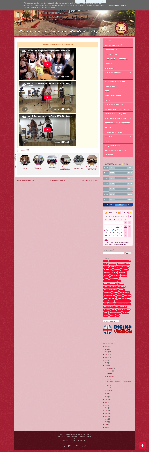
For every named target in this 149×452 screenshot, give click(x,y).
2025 (106, 349)
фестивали (126, 312)
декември (110, 368)
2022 (106, 357)
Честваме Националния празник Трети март (78, 167)
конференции (107, 292)
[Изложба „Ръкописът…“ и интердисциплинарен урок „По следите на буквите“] (92, 165)
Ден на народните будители (25, 167)
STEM (117, 315)
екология (123, 275)
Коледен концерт (52, 167)
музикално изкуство (109, 295)
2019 (106, 366)
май (108, 388)
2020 (106, 363)
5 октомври (112, 264)
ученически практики (115, 312)
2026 (106, 346)
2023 (106, 354)
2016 (106, 402)
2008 (106, 424)
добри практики (115, 275)
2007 (106, 427)
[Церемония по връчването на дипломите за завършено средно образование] (65, 165)
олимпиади (127, 295)
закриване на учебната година (112, 281)
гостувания (125, 269)
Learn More (114, 5)
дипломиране (122, 272)
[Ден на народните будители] (25, 165)
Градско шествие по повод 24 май (38, 167)
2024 (106, 352)
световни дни (112, 304)
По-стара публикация (89, 180)
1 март (105, 261)
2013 (106, 410)
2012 (106, 413)
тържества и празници (28, 152)
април (109, 390)
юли (108, 379)
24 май (128, 261)
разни (105, 304)
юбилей (112, 315)
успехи (105, 312)
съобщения (123, 306)
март (108, 393)
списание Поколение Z (124, 304)
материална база (124, 292)
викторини (117, 269)
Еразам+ (106, 278)
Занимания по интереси (110, 284)
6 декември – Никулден (123, 264)
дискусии (106, 275)
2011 (106, 416)
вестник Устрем (108, 269)
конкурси (121, 289)
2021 (106, 360)
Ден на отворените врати (110, 272)
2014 (106, 408)
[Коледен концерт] (52, 165)
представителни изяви (124, 298)
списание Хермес (108, 306)
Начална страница (57, 180)
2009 (106, 422)
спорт (116, 306)
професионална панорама (122, 301)
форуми (106, 315)
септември (110, 376)
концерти (115, 292)
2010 (106, 419)
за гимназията (114, 278)
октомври (110, 373)
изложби (121, 284)
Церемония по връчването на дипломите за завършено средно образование (65, 168)
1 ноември (112, 261)
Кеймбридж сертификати (110, 289)
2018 (106, 397)
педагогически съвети (110, 298)
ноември (109, 371)
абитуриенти (112, 266)
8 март (105, 266)
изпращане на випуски (110, 286)
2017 (106, 399)
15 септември (120, 261)
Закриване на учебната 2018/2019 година (118, 381)
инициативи (121, 286)
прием (105, 301)
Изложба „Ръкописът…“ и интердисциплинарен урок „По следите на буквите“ (91, 168)
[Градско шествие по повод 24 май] (38, 165)
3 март (105, 264)
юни (108, 385)
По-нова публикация (25, 180)
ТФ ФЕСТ (114, 309)
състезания (107, 309)
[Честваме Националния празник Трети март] (79, 165)
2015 (106, 405)
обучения (119, 295)
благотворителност (123, 266)
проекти (111, 301)
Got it (123, 5)
